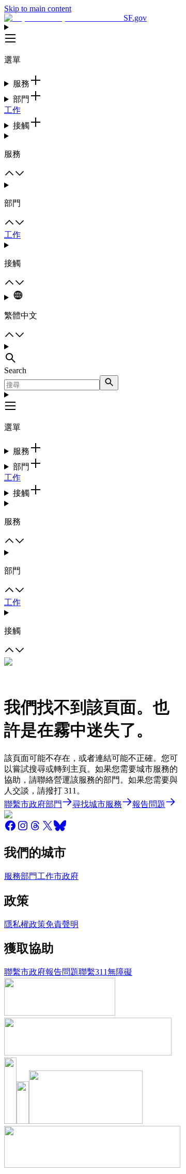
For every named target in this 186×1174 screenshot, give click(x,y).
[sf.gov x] (47, 829)
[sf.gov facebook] (10, 829)
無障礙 (119, 971)
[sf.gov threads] (35, 829)
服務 (12, 876)
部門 (29, 876)
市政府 (66, 876)
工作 (12, 110)
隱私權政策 (24, 924)
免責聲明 (62, 924)
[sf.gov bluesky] (60, 829)
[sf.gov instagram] (23, 829)
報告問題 (62, 971)
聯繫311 (93, 971)
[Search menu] (93, 354)
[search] (109, 382)
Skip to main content (37, 8)
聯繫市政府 (24, 971)
